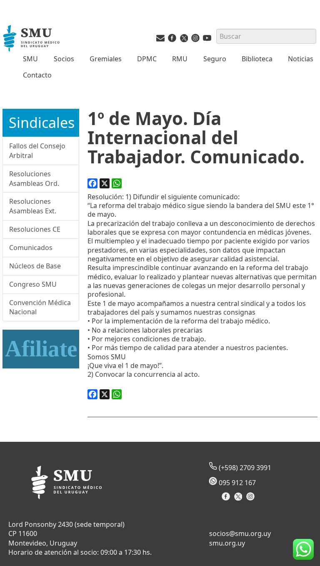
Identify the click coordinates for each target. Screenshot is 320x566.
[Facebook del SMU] (172, 39)
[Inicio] (32, 39)
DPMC (147, 58)
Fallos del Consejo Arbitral (37, 150)
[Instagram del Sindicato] (251, 499)
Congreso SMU (33, 284)
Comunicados (30, 247)
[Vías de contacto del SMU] (160, 39)
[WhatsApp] (117, 183)
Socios (64, 58)
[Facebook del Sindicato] (227, 499)
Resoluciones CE (34, 229)
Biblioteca (257, 58)
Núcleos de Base (35, 265)
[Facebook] (93, 183)
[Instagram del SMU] (195, 39)
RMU (180, 58)
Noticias (300, 58)
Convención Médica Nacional (40, 307)
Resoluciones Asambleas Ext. (32, 206)
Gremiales (106, 58)
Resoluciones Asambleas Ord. (34, 178)
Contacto (37, 75)
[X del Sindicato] (239, 499)
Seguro (214, 58)
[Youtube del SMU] (207, 39)
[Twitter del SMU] (184, 39)
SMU (30, 58)
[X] (105, 183)
